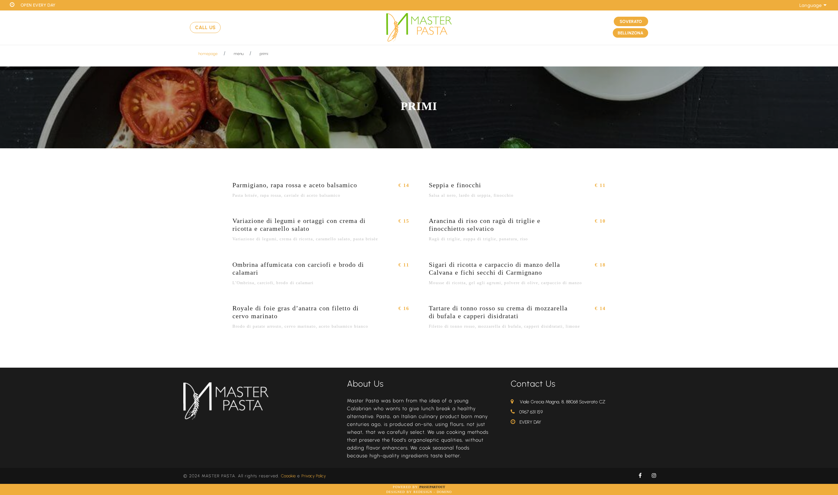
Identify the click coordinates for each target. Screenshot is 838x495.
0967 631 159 (531, 412)
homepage (208, 53)
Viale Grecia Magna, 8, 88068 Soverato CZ (562, 402)
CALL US (205, 27)
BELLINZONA (630, 32)
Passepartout (432, 487)
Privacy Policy (313, 475)
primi (264, 53)
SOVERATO (631, 21)
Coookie (288, 475)
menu (239, 53)
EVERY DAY (530, 422)
